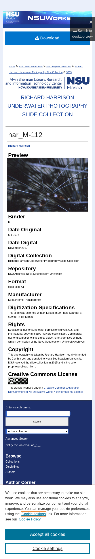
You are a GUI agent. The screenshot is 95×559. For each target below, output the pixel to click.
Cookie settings (33, 514)
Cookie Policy (30, 519)
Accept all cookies (47, 534)
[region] (47, 522)
